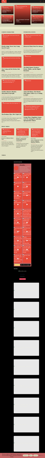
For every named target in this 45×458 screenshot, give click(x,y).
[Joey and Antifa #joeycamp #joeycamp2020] (27, 195)
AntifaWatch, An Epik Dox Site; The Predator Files (37, 11)
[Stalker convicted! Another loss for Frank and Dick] (27, 240)
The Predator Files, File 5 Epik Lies (11, 114)
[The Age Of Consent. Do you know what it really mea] (18, 177)
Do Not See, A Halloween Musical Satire (7, 139)
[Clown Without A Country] (27, 204)
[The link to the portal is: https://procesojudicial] (27, 231)
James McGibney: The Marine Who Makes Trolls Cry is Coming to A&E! (33, 93)
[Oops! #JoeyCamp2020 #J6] (18, 204)
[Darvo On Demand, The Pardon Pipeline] (22, 15)
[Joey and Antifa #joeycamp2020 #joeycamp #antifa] (26, 290)
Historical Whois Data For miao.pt (33, 46)
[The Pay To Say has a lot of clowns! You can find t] (18, 240)
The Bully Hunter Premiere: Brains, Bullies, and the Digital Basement (32, 69)
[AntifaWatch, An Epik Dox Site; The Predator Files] (38, 10)
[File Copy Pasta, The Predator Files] (38, 19)
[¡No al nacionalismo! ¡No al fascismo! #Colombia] (27, 186)
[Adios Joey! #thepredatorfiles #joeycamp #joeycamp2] (18, 195)
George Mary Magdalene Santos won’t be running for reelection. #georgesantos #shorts (32, 119)
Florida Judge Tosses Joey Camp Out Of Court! (11, 47)
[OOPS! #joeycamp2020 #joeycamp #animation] (26, 309)
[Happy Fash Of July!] (18, 186)
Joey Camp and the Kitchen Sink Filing (11, 69)
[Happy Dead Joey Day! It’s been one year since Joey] (27, 213)
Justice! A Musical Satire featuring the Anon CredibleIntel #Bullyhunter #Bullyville (37, 141)
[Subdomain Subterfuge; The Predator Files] (7, 10)
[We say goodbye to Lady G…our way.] (27, 177)
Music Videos (4, 136)
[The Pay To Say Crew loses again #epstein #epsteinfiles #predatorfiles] (26, 444)
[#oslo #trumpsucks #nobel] (26, 424)
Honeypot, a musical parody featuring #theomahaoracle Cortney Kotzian (21, 139)
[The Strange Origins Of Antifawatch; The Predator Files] (7, 19)
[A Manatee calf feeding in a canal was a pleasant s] (18, 258)
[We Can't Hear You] (27, 258)
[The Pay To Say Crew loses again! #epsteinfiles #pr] (27, 249)
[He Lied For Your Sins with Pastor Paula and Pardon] (18, 213)
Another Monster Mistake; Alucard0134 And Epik (9, 92)
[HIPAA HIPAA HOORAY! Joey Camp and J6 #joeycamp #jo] (27, 222)
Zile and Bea (4, 49)
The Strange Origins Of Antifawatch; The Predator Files (7, 21)
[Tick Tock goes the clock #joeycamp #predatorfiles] (18, 222)
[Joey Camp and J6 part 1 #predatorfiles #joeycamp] (18, 231)
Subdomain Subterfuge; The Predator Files (6, 11)
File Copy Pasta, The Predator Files (36, 21)
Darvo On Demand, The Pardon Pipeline (22, 20)
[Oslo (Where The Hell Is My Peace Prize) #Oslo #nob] (18, 249)
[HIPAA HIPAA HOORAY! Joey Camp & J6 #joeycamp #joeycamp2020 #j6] (26, 348)
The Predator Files (25, 137)
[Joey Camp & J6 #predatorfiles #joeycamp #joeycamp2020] (26, 367)
